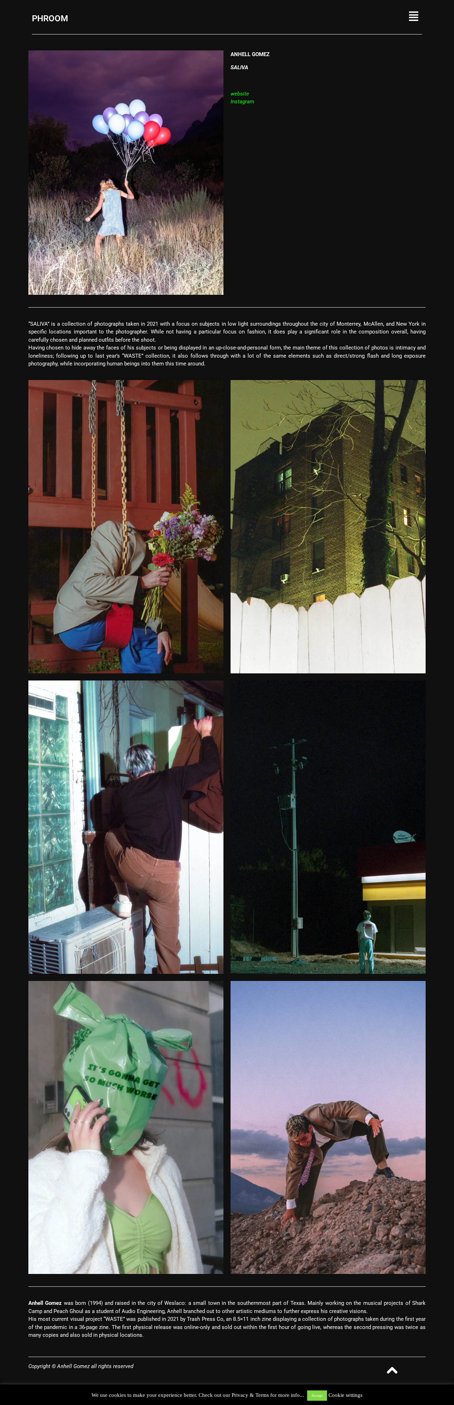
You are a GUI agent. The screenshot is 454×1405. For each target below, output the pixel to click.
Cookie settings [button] (345, 1395)
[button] (359, 16)
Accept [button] (317, 1395)
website (240, 94)
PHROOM (50, 18)
